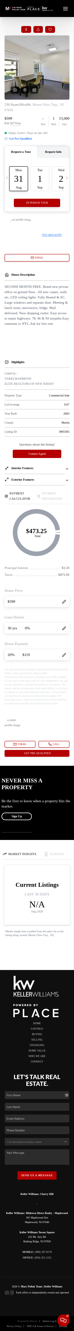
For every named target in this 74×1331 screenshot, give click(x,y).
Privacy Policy (14, 1326)
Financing (37, 1045)
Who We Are (37, 1056)
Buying (37, 1034)
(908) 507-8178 (37, 1252)
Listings (37, 1028)
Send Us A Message (37, 1175)
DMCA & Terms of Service (40, 1326)
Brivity (33, 1321)
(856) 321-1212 (37, 1257)
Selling (37, 1039)
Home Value (37, 1050)
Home (37, 1023)
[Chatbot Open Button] (63, 1320)
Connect (37, 1061)
